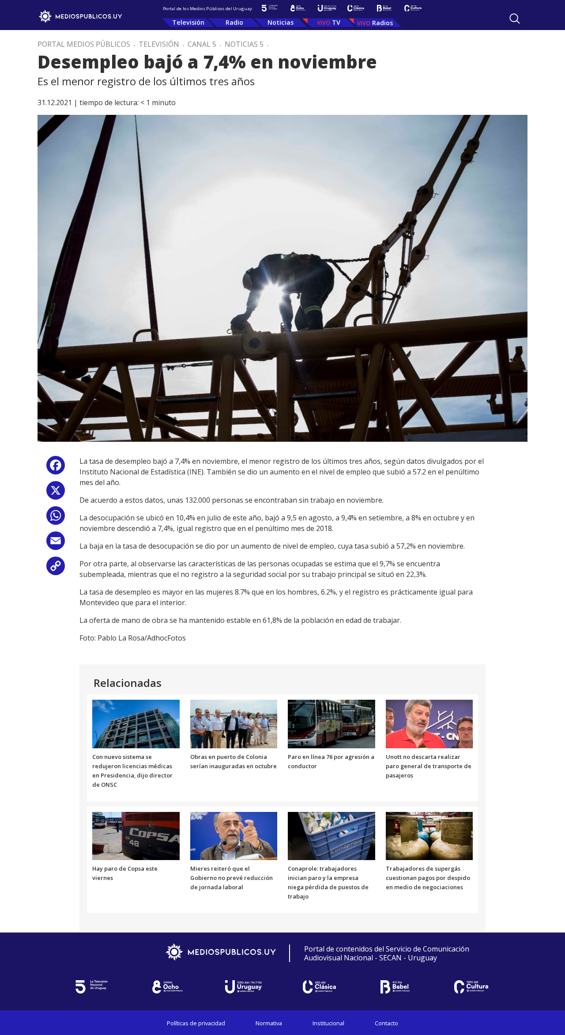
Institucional (328, 1023)
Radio (234, 22)
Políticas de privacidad (196, 1023)
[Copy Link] (56, 569)
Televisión (188, 22)
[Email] (56, 544)
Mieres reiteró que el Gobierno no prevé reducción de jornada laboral (231, 877)
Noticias (280, 22)
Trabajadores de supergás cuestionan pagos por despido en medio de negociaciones (428, 877)
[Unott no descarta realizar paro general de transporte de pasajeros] (429, 724)
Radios (382, 23)
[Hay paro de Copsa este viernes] (136, 835)
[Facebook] (56, 468)
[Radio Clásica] (355, 8)
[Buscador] (514, 18)
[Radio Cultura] (413, 8)
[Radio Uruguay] (327, 8)
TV (336, 22)
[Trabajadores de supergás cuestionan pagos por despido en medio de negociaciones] (429, 835)
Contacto (386, 1023)
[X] (56, 493)
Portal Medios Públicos (84, 44)
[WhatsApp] (56, 518)
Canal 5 (202, 44)
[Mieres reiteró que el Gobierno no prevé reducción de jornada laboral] (234, 835)
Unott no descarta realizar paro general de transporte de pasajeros (428, 766)
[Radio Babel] (384, 8)
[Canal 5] (269, 8)
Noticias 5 (244, 44)
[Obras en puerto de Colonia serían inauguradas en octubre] (234, 724)
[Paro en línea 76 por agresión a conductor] (331, 724)
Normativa (269, 1023)
